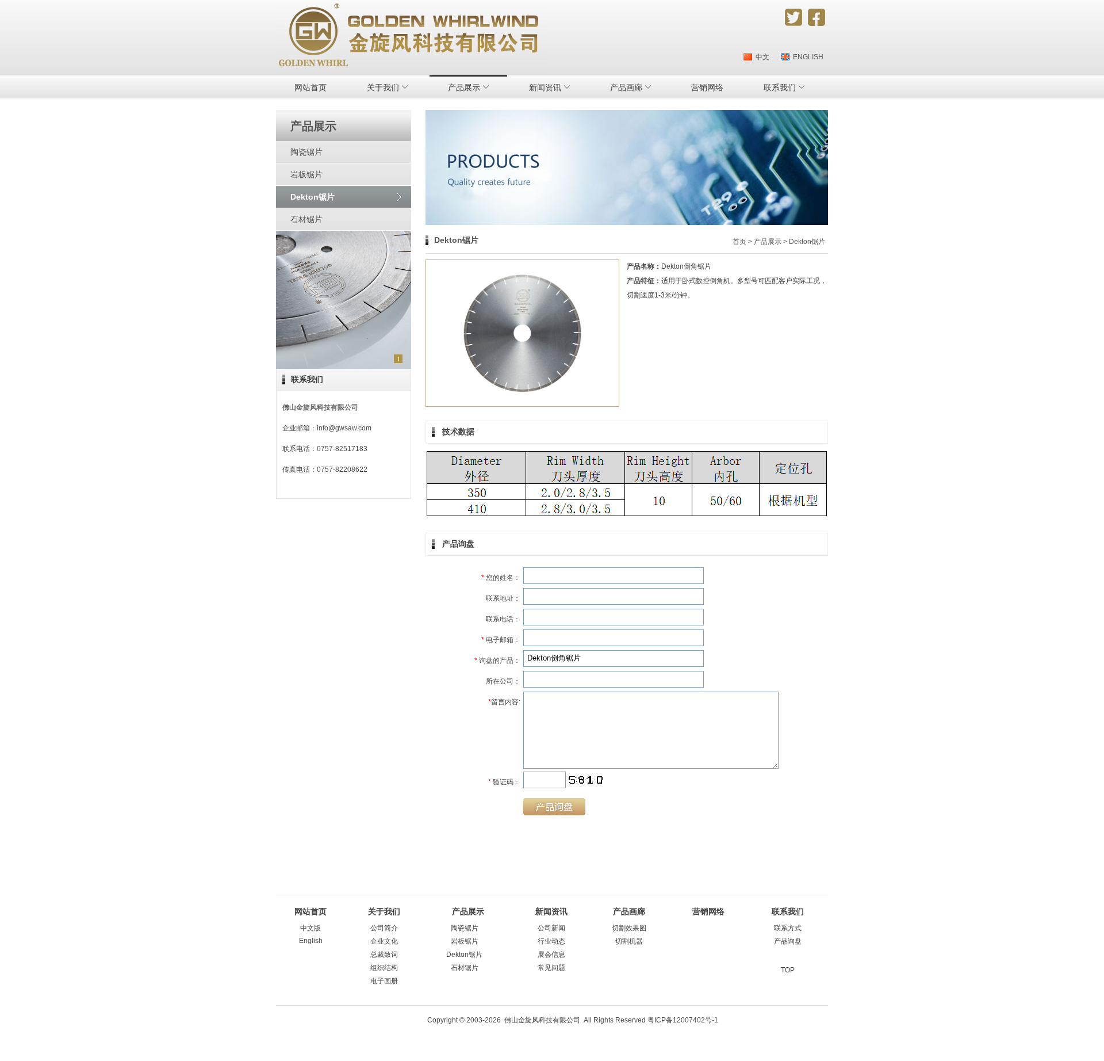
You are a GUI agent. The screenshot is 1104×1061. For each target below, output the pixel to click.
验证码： (504, 782)
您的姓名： (500, 578)
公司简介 (384, 928)
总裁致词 (384, 955)
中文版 (310, 928)
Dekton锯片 (312, 196)
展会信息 (551, 955)
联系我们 (307, 379)
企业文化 (384, 941)
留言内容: (504, 702)
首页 (739, 242)
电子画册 (384, 981)
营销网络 (707, 87)
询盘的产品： (497, 661)
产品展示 (767, 242)
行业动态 (551, 941)
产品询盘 (788, 941)
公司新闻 (551, 928)
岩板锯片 (306, 174)
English (311, 941)
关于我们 (384, 911)
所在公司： (503, 681)
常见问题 (551, 968)
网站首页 (310, 87)
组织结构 (384, 968)
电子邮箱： (500, 640)
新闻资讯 (551, 911)
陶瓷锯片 (306, 152)
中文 (760, 57)
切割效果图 (629, 928)
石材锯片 (306, 219)
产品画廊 (629, 911)
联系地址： (503, 598)
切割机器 (629, 941)
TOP (788, 970)
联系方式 (788, 928)
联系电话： (503, 619)
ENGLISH (806, 57)
